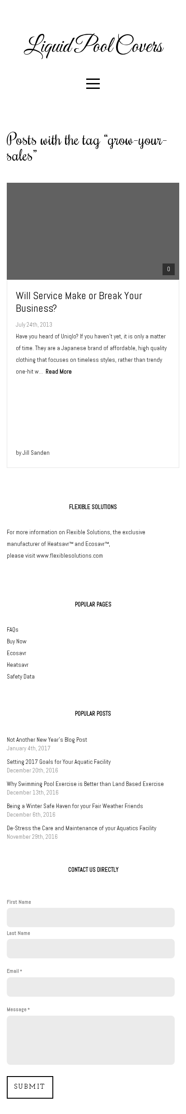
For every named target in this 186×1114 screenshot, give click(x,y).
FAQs (13, 629)
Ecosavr (16, 653)
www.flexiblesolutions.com (70, 555)
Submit (30, 1087)
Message (17, 1009)
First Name (19, 902)
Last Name (18, 933)
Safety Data (21, 676)
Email (13, 971)
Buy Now (17, 641)
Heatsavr (17, 665)
